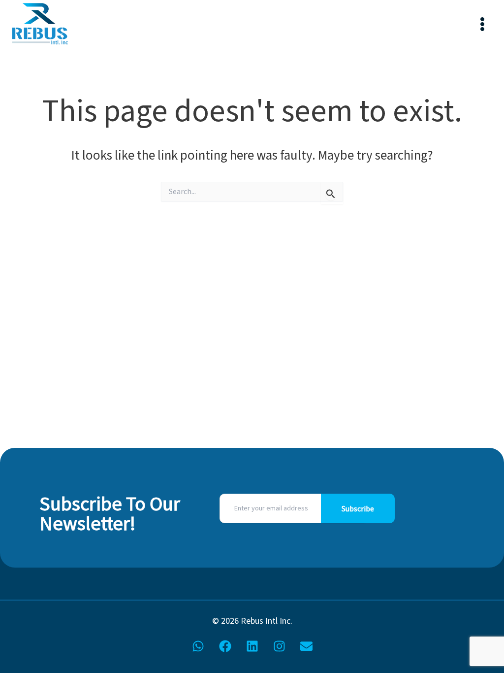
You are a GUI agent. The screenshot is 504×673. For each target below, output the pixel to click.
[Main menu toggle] (482, 24)
